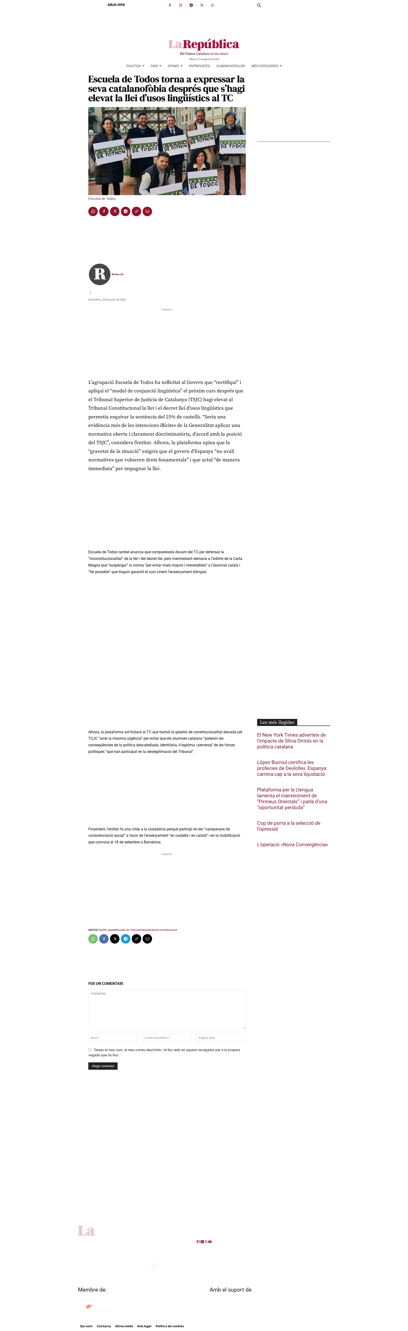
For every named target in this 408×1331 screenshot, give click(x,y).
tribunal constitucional (163, 930)
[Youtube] (210, 1242)
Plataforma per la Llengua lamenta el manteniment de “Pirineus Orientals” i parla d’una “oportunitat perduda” (292, 798)
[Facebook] (170, 5)
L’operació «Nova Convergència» (292, 844)
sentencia (143, 930)
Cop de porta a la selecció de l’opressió (288, 826)
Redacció (117, 274)
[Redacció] (99, 274)
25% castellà (109, 930)
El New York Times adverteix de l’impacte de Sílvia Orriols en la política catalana (291, 741)
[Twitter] (202, 5)
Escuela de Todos (127, 930)
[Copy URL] (136, 211)
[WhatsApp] (212, 5)
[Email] (147, 211)
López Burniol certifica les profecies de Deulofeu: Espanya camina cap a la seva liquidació (291, 768)
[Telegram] (191, 5)
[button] (259, 5)
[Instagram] (180, 5)
